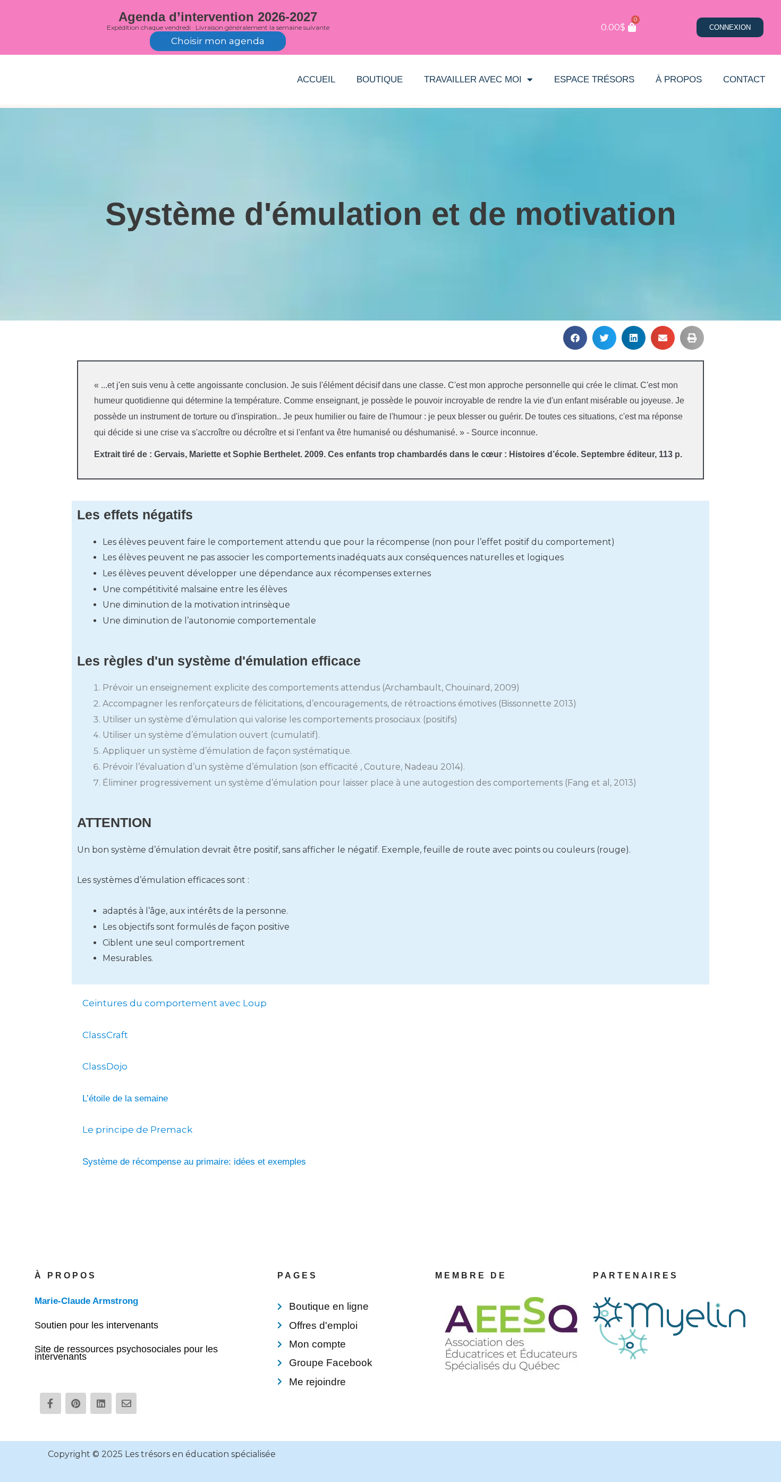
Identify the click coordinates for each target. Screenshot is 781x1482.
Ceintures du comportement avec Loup (174, 1003)
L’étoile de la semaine (125, 1098)
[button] (575, 338)
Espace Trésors (594, 79)
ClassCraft (105, 1035)
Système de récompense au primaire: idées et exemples (194, 1162)
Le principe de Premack (137, 1129)
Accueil (316, 79)
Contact (744, 79)
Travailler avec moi (473, 79)
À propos (679, 79)
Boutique (379, 79)
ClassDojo (105, 1066)
